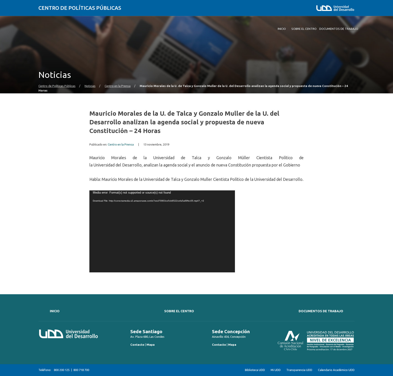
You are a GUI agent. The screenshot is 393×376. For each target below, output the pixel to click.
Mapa (150, 344)
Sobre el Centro (179, 311)
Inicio (55, 311)
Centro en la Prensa (118, 86)
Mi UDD (276, 370)
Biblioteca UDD (255, 370)
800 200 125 (62, 369)
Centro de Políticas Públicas (79, 8)
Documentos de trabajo (321, 311)
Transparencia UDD (299, 370)
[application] (162, 231)
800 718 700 (81, 369)
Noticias (90, 86)
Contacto (137, 344)
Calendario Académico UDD (336, 370)
